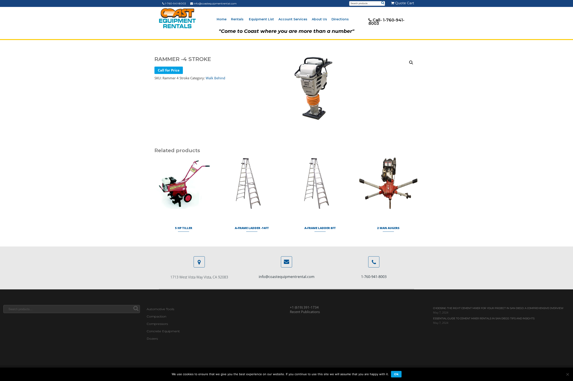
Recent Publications (305, 311)
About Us (319, 19)
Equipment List (261, 19)
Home (222, 19)
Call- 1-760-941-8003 (386, 22)
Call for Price (169, 70)
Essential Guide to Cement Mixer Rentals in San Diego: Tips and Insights (484, 318)
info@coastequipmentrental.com (215, 3)
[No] (567, 374)
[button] (411, 63)
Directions (340, 19)
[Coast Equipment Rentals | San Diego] (177, 18)
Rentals (237, 19)
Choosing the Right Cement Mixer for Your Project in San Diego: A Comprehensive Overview (498, 308)
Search (382, 3)
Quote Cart (404, 3)
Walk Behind (215, 78)
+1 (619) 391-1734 (304, 307)
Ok (396, 374)
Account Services (292, 19)
